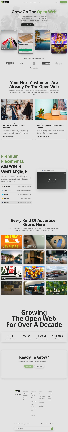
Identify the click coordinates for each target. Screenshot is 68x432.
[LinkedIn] (20, 394)
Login (57, 2)
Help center (41, 398)
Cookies (51, 423)
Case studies (42, 396)
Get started (63, 2)
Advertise (24, 2)
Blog (40, 393)
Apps (32, 404)
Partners (49, 396)
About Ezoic (50, 393)
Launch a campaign (27, 24)
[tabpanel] (51, 179)
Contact (49, 401)
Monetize (32, 2)
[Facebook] (15, 394)
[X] (17, 394)
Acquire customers (41, 24)
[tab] (16, 186)
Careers (49, 398)
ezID (32, 413)
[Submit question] (52, 428)
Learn (39, 2)
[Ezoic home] (5, 2)
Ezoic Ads (33, 397)
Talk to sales (39, 366)
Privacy (42, 423)
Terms (47, 423)
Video (32, 406)
